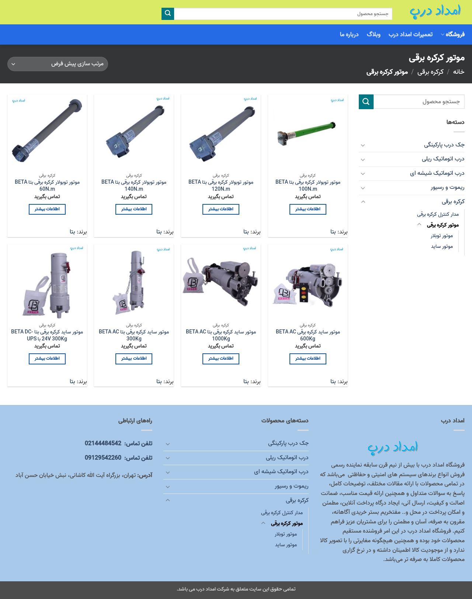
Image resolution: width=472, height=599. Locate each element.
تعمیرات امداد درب (411, 34)
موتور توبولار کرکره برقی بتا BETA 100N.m (307, 186)
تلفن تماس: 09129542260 (118, 458)
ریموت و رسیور (448, 187)
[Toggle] (363, 145)
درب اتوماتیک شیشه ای (437, 173)
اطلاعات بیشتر (307, 209)
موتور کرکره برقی (443, 225)
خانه (459, 71)
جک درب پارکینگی (444, 145)
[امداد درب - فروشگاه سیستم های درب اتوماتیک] (434, 12)
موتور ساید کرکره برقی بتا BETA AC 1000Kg (221, 336)
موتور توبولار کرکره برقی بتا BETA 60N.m (47, 186)
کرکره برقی (430, 71)
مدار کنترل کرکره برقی (438, 214)
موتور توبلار (442, 236)
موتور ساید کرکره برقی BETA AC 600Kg (308, 336)
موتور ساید (442, 246)
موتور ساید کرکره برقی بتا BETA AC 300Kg (134, 336)
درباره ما (349, 34)
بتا (333, 232)
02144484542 (118, 444)
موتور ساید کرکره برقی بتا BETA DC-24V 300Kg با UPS (47, 336)
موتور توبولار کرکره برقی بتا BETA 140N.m (133, 186)
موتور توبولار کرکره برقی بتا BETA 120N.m (220, 186)
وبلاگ (374, 34)
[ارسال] (168, 14)
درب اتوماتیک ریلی (443, 159)
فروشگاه (455, 34)
